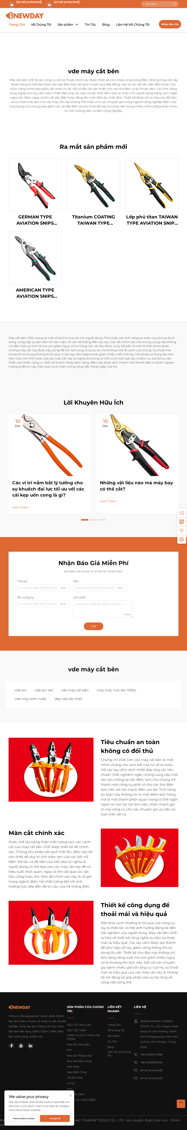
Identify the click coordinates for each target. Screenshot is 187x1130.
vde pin (21, 690)
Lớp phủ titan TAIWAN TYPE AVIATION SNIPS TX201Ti (152, 220)
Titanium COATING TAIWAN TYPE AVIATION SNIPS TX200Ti (93, 220)
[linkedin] (30, 1046)
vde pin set (44, 690)
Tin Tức (90, 24)
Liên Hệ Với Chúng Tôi (133, 24)
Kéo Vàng (73, 1066)
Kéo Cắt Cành (75, 1094)
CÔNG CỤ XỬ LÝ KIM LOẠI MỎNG (83, 1037)
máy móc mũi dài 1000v (116, 690)
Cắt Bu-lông (75, 1077)
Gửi (93, 626)
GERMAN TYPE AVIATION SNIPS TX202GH (35, 220)
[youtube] (21, 1046)
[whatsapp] (181, 539)
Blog (106, 24)
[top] (181, 1104)
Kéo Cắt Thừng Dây (79, 1055)
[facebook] (11, 1046)
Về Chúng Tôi (41, 24)
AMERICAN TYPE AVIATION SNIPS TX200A (35, 293)
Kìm (69, 1050)
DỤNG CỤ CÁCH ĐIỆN (81, 1099)
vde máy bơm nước (31, 699)
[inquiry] (181, 512)
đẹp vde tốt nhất (68, 699)
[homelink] (19, 1007)
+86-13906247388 (151, 1054)
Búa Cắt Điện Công (79, 1061)
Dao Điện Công (77, 1072)
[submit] (174, 4)
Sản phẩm (65, 24)
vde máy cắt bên (75, 690)
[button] (84, 520)
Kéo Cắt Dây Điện (78, 1044)
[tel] (181, 530)
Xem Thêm (20, 507)
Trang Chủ (17, 24)
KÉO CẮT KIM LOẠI (79, 1024)
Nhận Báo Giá (170, 24)
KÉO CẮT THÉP (76, 1030)
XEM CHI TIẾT (35, 185)
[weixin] (181, 521)
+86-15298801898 (151, 1062)
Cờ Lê (70, 1083)
